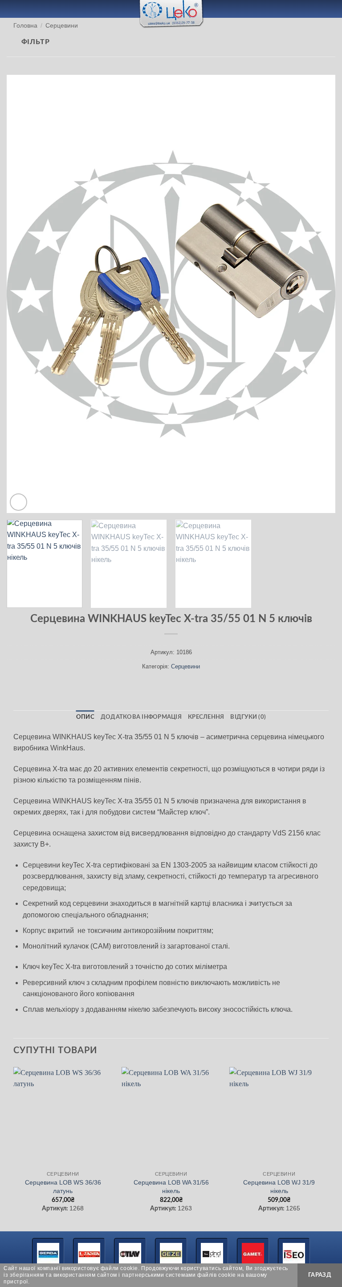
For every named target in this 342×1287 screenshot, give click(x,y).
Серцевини (61, 25)
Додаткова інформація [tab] (141, 717)
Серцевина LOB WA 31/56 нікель (171, 1186)
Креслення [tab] (206, 717)
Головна (25, 25)
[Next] (317, 294)
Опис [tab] (85, 717)
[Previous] (24, 294)
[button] (12, 8)
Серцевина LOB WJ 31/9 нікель (279, 1186)
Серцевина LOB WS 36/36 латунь (63, 1186)
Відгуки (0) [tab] (248, 717)
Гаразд (319, 1275)
